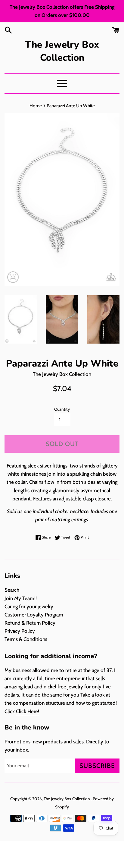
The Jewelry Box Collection (62, 51)
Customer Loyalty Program (34, 615)
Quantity (62, 409)
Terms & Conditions (26, 639)
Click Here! (27, 711)
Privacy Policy (20, 631)
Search (12, 590)
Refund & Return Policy (30, 623)
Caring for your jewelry (29, 606)
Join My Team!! (21, 598)
